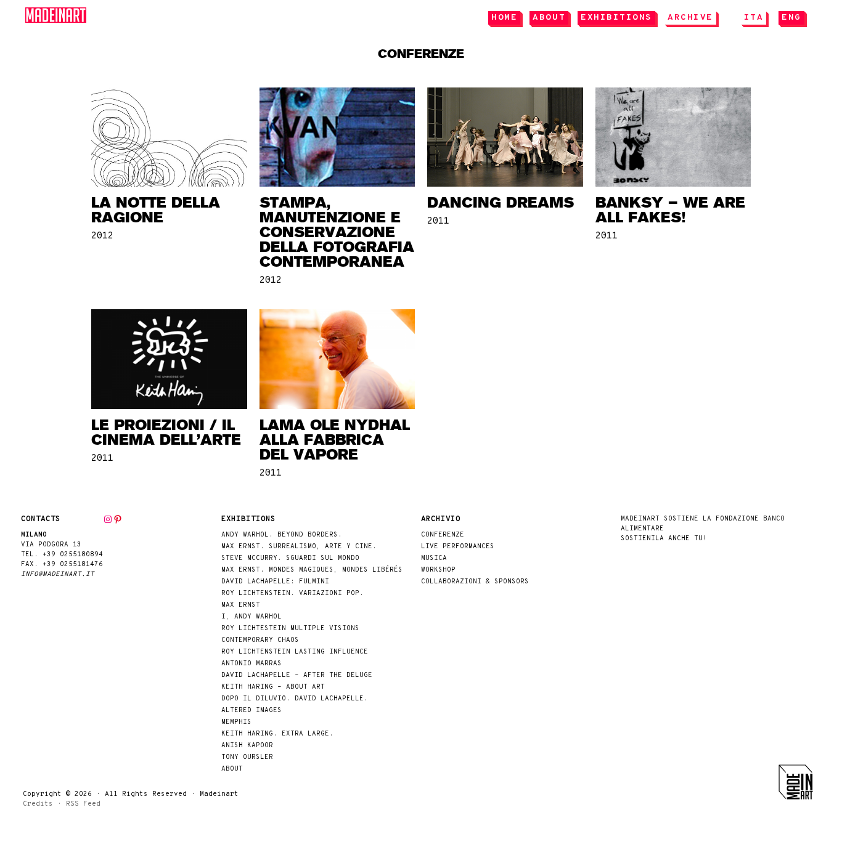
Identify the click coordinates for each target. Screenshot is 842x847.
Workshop (438, 570)
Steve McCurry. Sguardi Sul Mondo (290, 558)
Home (504, 17)
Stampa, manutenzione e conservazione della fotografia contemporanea (337, 232)
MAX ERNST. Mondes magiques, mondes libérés (312, 570)
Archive (690, 17)
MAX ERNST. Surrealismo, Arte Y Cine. (299, 547)
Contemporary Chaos (260, 640)
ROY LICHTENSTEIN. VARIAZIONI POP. (292, 594)
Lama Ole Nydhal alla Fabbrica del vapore (335, 439)
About (549, 17)
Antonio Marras (251, 664)
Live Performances (457, 547)
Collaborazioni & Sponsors (475, 582)
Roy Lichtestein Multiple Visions (290, 629)
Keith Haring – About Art (273, 687)
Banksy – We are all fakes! (670, 210)
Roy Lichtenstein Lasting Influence (294, 652)
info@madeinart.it (57, 574)
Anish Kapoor (247, 746)
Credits (38, 804)
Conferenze (442, 535)
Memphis (236, 722)
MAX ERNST (240, 605)
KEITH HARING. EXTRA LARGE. (277, 734)
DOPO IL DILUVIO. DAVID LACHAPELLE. (294, 699)
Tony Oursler (247, 757)
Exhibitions (616, 17)
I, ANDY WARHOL (251, 617)
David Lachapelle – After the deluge (296, 675)
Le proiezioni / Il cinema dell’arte (166, 432)
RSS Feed (83, 804)
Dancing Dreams (500, 202)
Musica (434, 558)
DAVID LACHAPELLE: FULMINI (275, 582)
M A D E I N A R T (56, 15)
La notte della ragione (155, 210)
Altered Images (251, 711)
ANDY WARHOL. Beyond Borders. (281, 535)
